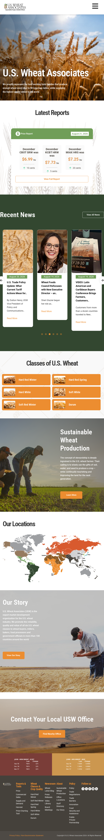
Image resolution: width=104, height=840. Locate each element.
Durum (33, 818)
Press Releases (48, 795)
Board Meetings (49, 808)
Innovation (73, 804)
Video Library (48, 802)
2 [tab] (46, 334)
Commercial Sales (21, 795)
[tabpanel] (18, 278)
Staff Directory (60, 804)
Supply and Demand (20, 802)
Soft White (35, 814)
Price (18, 791)
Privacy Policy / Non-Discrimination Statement (26, 835)
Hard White (35, 811)
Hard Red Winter (34, 795)
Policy (71, 788)
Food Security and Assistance (74, 811)
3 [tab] (50, 334)
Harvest (19, 807)
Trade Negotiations (74, 793)
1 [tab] (42, 334)
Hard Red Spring (34, 805)
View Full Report (52, 179)
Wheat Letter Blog (49, 789)
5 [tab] (57, 334)
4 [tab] (53, 334)
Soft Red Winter (37, 801)
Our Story (60, 810)
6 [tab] (61, 334)
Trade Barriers (72, 799)
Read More (12, 318)
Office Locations (60, 798)
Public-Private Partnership (74, 820)
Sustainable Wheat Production (61, 791)
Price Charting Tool (22, 812)
